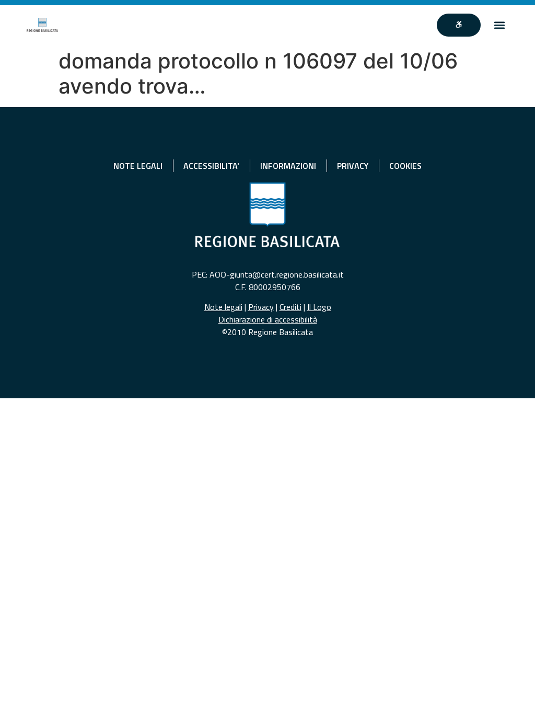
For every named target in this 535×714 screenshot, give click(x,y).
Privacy (261, 307)
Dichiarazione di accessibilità (267, 319)
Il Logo (319, 307)
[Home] (42, 25)
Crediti (290, 307)
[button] (499, 24)
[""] (459, 25)
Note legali (223, 307)
